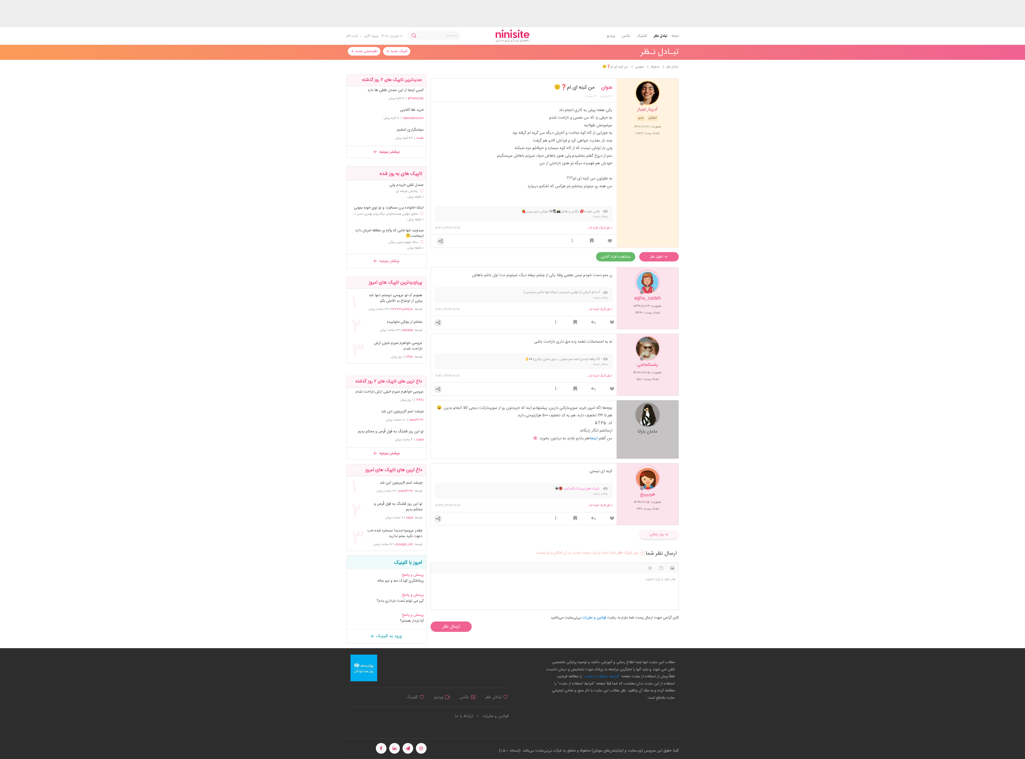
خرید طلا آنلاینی (412, 110)
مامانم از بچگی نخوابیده (404, 322)
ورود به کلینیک (388, 636)
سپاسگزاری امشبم (410, 130)
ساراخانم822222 (402, 309)
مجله (675, 36)
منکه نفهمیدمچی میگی (403, 242)
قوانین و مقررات (495, 716)
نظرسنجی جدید (365, 51)
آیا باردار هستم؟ (412, 621)
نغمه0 (420, 138)
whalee (407, 330)
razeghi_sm (404, 544)
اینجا (594, 438)
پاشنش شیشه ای (407, 191)
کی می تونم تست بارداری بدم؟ (400, 601)
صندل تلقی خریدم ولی (406, 185)
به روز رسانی (659, 534)
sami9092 (416, 419)
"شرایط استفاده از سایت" (601, 676)
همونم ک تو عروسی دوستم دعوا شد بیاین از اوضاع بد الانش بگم (395, 298)
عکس (626, 36)
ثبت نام (352, 36)
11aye (420, 439)
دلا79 (409, 356)
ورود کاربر (371, 36)
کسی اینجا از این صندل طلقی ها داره (396, 90)
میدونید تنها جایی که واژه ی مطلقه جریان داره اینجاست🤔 (390, 233)
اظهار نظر (657, 257)
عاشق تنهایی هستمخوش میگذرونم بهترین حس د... (385, 214)
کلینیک (642, 36)
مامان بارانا (647, 431)
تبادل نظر (660, 36)
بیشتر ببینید (389, 151)
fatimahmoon (413, 118)
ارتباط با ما (464, 716)
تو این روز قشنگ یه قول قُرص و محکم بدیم (391, 431)
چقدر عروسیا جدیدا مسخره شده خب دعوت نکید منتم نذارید (394, 533)
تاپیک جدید (398, 51)
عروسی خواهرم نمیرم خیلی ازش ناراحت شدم (398, 346)
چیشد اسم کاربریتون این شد (402, 411)
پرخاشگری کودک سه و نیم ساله (400, 581)
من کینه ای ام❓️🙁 (574, 87)
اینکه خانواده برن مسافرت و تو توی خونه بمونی (389, 208)
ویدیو (611, 36)
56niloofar (416, 98)
